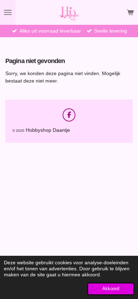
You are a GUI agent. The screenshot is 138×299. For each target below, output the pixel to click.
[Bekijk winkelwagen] (130, 12)
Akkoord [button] (110, 288)
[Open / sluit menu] (8, 12)
